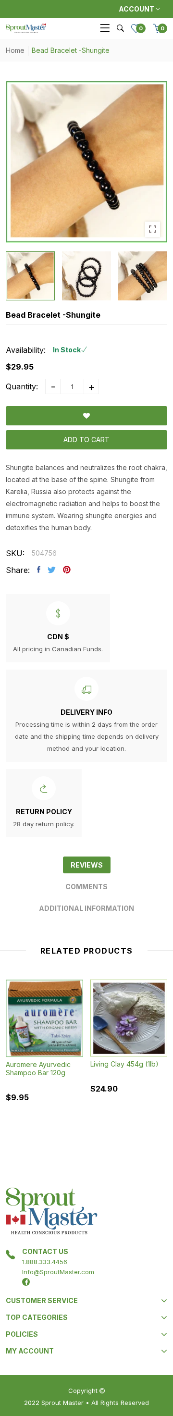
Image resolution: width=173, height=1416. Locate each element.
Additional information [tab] (86, 908)
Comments (86, 886)
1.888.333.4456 (44, 1262)
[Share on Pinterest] (67, 569)
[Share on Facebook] (38, 569)
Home (15, 50)
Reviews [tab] (87, 865)
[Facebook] (26, 1282)
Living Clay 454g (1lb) (124, 1064)
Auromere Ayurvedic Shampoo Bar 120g (38, 1068)
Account (137, 9)
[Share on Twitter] (52, 569)
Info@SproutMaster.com (58, 1272)
